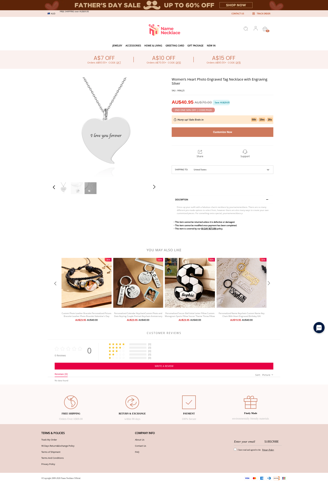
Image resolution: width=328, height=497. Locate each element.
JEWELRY (117, 45)
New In (211, 45)
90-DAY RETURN (208, 228)
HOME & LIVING (153, 45)
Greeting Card (175, 45)
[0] (265, 29)
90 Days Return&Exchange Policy (57, 445)
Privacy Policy (48, 464)
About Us (139, 439)
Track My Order (49, 439)
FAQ (137, 451)
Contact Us (140, 445)
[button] (60, 127)
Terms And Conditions (52, 457)
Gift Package (195, 45)
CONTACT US (237, 13)
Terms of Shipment (50, 451)
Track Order (263, 13)
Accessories (133, 45)
